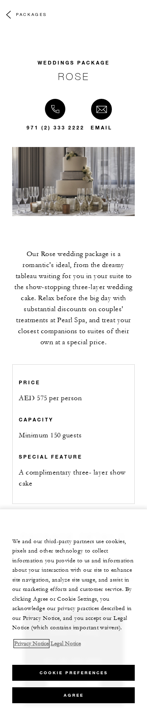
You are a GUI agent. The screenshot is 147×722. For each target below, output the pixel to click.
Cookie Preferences (74, 672)
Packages (31, 14)
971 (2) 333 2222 (56, 127)
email (101, 127)
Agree (74, 695)
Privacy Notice (31, 643)
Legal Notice (66, 643)
